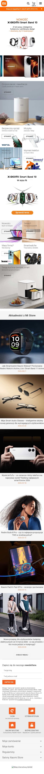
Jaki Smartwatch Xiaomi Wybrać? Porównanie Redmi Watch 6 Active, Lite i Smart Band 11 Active (22, 367)
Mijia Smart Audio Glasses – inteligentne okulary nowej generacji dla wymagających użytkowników (22, 421)
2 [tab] (18, 47)
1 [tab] (16, 47)
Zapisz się (8, 682)
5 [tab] (24, 47)
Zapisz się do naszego (19, 665)
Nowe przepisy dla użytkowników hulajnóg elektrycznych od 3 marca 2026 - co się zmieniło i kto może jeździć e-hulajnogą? (22, 642)
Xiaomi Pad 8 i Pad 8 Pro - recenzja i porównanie (22, 587)
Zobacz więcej (22, 655)
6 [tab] (26, 47)
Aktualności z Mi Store (22, 315)
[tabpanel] (22, 32)
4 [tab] (22, 47)
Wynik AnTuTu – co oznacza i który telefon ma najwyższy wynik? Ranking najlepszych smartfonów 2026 (22, 478)
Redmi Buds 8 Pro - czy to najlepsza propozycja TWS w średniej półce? (22, 533)
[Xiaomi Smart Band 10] (22, 219)
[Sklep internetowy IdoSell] (22, 767)
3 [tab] (20, 47)
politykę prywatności (24, 699)
